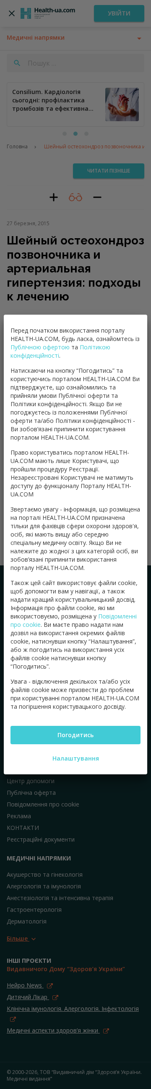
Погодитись (75, 735)
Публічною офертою (40, 347)
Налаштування (75, 758)
